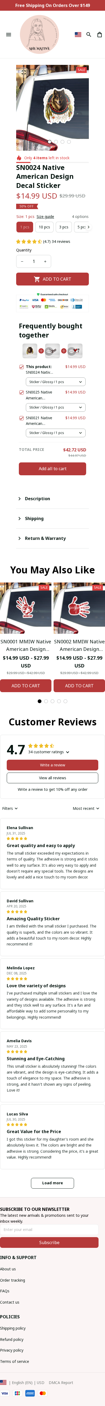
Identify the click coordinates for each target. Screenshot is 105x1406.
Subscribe (49, 1242)
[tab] (49, 141)
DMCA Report (61, 1382)
